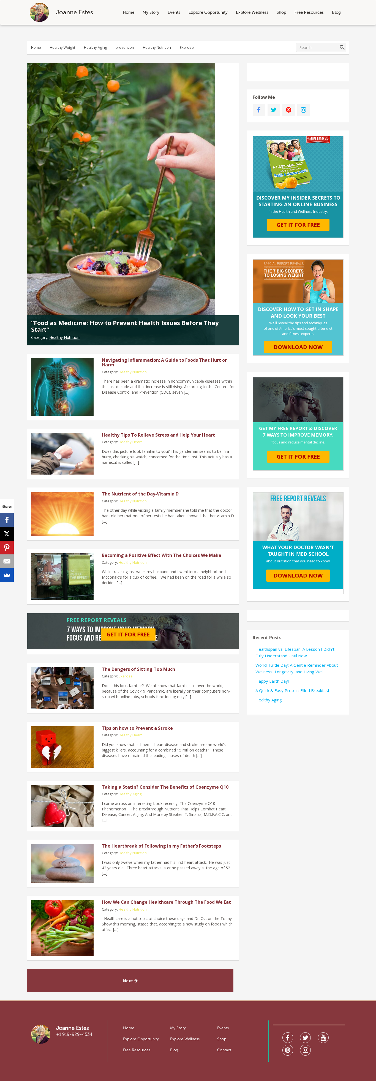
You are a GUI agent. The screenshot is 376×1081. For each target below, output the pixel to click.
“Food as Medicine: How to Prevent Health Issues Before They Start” (125, 325)
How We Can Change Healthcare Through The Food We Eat (166, 902)
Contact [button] (224, 1050)
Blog (336, 12)
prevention (125, 47)
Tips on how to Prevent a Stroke (137, 728)
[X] (7, 534)
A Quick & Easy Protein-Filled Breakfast (292, 690)
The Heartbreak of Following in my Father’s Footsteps (161, 846)
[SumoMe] (7, 575)
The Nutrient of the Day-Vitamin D (140, 494)
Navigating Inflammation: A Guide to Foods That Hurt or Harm (164, 362)
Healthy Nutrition (157, 47)
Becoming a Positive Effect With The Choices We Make (161, 555)
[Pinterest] (7, 547)
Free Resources (309, 12)
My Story (151, 12)
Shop (281, 12)
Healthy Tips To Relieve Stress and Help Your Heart (158, 435)
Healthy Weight (62, 47)
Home (128, 12)
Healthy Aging (95, 47)
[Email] (7, 561)
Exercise (187, 47)
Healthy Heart (130, 441)
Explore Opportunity (208, 12)
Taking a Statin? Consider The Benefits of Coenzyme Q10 (165, 787)
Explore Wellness (252, 12)
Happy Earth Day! (272, 681)
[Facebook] (7, 520)
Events (174, 12)
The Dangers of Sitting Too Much (138, 669)
